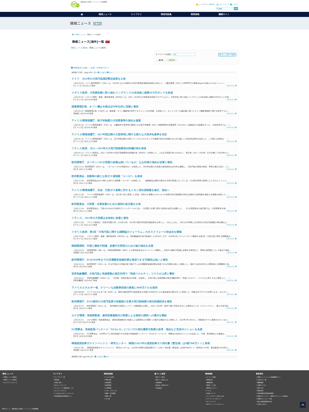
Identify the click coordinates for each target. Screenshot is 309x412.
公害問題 (108, 388)
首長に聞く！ (59, 382)
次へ (110, 72)
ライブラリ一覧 (60, 377)
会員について (211, 393)
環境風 (57, 380)
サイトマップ (224, 4)
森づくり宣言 (160, 377)
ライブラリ (136, 14)
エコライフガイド (60, 391)
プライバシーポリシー (214, 399)
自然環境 (108, 382)
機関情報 (210, 382)
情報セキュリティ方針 (265, 399)
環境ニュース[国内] (79, 48)
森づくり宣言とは (162, 380)
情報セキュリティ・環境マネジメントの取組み (273, 396)
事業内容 (260, 391)
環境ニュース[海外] (10, 380)
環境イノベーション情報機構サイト (269, 377)
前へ (96, 72)
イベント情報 (211, 377)
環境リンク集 (211, 385)
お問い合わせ (262, 404)
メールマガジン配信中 (206, 4)
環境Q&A (210, 380)
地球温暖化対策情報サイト (63, 396)
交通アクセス (262, 385)
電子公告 (260, 388)
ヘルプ (235, 4)
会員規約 (159, 388)
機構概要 (260, 382)
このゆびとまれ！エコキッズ (64, 393)
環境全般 (108, 380)
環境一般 (108, 396)
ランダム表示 (109, 377)
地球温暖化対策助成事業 (266, 393)
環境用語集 (166, 14)
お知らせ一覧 (262, 380)
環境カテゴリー (212, 388)
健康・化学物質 (110, 393)
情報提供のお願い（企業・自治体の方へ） (91, 68)
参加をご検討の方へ (162, 385)
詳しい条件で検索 (228, 54)
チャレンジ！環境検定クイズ (64, 388)
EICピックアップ (60, 385)
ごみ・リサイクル (111, 391)
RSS (107, 42)
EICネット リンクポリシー (215, 404)
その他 (107, 399)
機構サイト (224, 14)
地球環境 (108, 385)
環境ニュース (80, 34)
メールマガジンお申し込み (215, 396)
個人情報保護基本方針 (265, 401)
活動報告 (159, 382)
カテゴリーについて (10, 382)
